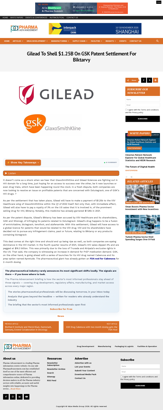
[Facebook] (143, 80)
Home (5, 17)
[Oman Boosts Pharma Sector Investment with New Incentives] (142, 194)
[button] (157, 41)
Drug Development (36, 41)
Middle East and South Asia (140, 203)
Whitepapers (134, 148)
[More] (155, 80)
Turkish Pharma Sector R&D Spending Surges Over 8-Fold (140, 238)
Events (122, 41)
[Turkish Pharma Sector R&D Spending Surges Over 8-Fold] (142, 224)
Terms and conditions (150, 110)
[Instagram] (13, 397)
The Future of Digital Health (140, 166)
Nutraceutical (57, 17)
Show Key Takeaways (23, 162)
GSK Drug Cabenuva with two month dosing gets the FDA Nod (91, 328)
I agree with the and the (142, 111)
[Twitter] (149, 80)
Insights (110, 41)
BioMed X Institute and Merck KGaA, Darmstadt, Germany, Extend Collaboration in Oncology (28, 328)
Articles (17, 41)
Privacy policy (137, 112)
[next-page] (131, 177)
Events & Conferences (36, 17)
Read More (16, 389)
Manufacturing (59, 41)
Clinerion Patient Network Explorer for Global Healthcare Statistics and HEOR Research (140, 157)
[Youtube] (26, 397)
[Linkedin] (19, 397)
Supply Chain (79, 41)
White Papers (16, 17)
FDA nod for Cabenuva (102, 258)
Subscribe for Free (61, 309)
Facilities (95, 41)
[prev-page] (126, 177)
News (61, 316)
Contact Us (72, 17)
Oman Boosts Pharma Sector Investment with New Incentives (142, 208)
